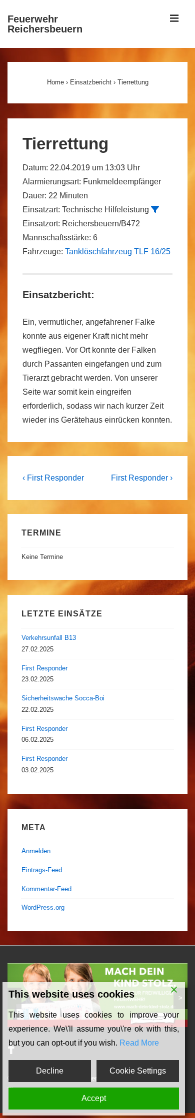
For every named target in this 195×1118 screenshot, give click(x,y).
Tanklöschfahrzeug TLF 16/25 (117, 251)
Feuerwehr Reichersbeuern (45, 23)
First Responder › (141, 478)
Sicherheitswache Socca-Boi (63, 698)
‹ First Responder (53, 478)
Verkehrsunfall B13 (49, 637)
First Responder (45, 668)
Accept (94, 1098)
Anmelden (36, 851)
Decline (50, 1071)
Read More (139, 1043)
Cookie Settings (138, 1071)
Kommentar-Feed (47, 889)
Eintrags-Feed (42, 870)
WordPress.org (43, 907)
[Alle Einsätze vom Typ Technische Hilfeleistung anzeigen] (155, 209)
